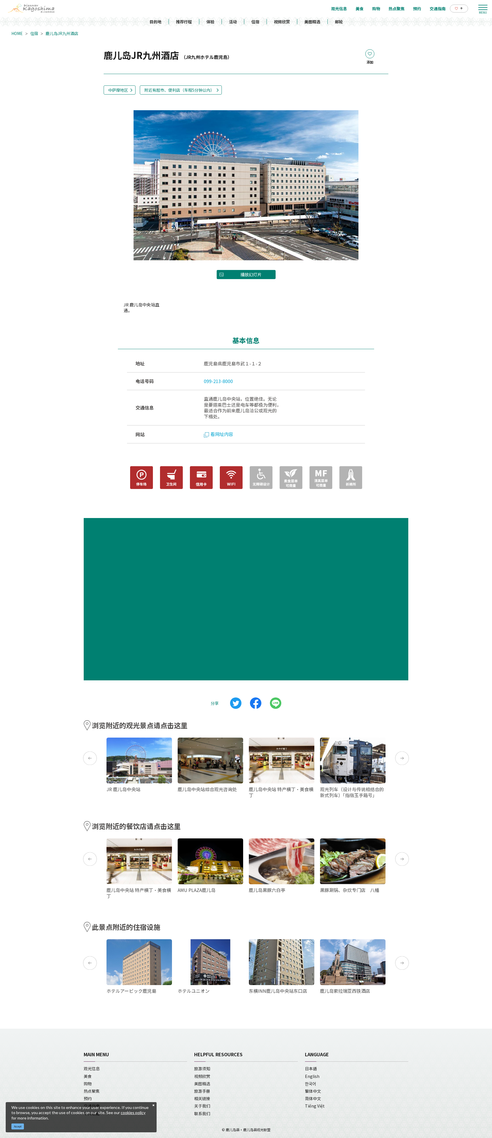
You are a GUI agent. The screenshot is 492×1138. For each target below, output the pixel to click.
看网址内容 (221, 434)
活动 (233, 21)
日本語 (311, 1068)
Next (402, 758)
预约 (88, 1098)
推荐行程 (184, 21)
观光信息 (92, 1068)
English (312, 1076)
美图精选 (312, 21)
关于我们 (202, 1106)
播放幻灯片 (251, 274)
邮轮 (339, 21)
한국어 (310, 1083)
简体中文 (313, 1098)
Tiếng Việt (315, 1106)
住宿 (255, 21)
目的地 (155, 21)
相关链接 (202, 1098)
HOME (17, 33)
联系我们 (202, 1113)
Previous (90, 758)
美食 (88, 1076)
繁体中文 (313, 1091)
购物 (88, 1083)
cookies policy (133, 1112)
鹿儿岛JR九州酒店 (62, 33)
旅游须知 (202, 1068)
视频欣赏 (282, 21)
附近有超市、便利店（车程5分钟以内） (179, 90)
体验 (210, 21)
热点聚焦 (92, 1091)
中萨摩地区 (118, 90)
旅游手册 (202, 1091)
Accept (18, 1126)
